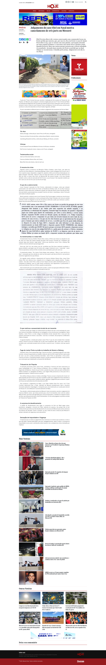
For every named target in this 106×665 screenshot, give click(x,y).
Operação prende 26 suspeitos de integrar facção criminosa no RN (56, 472)
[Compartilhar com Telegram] (25, 39)
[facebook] (67, 2)
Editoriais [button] (41, 10)
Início (34, 10)
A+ (20, 42)
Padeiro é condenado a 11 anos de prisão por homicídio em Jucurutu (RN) (57, 501)
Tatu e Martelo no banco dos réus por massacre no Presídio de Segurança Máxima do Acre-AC (57, 444)
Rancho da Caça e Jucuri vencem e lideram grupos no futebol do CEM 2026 (51, 627)
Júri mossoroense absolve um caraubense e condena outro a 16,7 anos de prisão (57, 558)
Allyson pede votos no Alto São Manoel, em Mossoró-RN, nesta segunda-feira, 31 (76, 627)
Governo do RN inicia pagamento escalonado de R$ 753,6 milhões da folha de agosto (75, 607)
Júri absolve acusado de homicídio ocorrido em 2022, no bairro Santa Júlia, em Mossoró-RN (57, 516)
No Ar (48, 10)
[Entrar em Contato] (73, 2)
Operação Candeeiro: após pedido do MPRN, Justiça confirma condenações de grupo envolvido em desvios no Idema (57, 487)
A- (24, 42)
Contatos (71, 10)
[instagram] (71, 2)
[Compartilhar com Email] (30, 39)
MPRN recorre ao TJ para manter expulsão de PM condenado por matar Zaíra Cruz (57, 573)
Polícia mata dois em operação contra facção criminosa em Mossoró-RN (55, 530)
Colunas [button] (64, 10)
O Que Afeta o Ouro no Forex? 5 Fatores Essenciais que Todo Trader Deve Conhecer (52, 607)
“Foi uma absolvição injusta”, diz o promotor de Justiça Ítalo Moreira (54, 458)
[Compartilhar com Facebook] (22, 39)
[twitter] (69, 2)
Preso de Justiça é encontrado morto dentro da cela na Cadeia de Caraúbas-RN (57, 544)
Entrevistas (55, 10)
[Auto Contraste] (27, 42)
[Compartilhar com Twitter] (20, 39)
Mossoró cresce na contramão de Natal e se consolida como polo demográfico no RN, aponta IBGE (29, 627)
